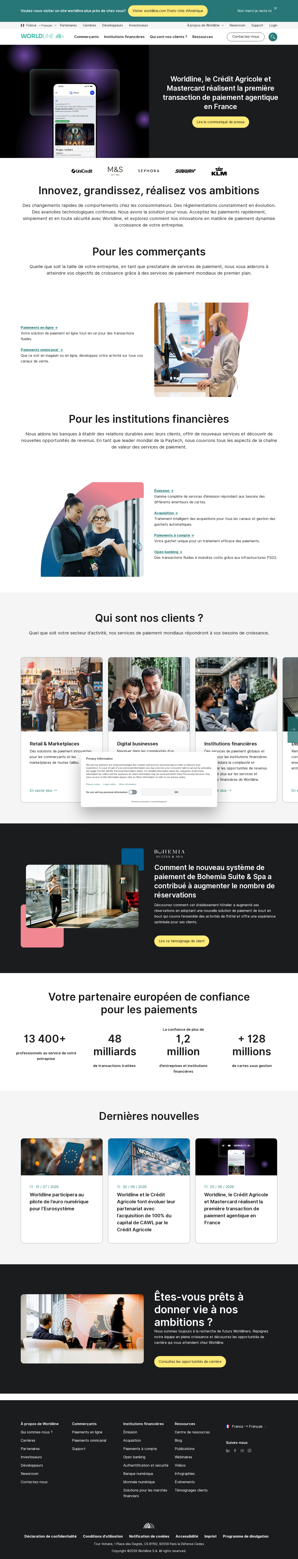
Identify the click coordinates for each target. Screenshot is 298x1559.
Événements (185, 1482)
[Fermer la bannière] (275, 11)
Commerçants (86, 37)
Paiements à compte (140, 1449)
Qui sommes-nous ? (37, 1432)
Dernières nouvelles (149, 1116)
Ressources (202, 37)
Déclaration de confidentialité (50, 1536)
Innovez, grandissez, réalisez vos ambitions (149, 190)
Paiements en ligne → (39, 328)
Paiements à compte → (174, 535)
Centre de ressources (192, 1432)
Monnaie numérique (139, 1482)
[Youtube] (242, 1451)
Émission (130, 1432)
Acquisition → (166, 513)
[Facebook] (235, 1451)
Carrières (89, 26)
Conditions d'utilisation (103, 1536)
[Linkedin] (227, 1451)
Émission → (164, 491)
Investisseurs (138, 26)
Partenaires (68, 25)
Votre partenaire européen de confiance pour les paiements (149, 1003)
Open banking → (168, 552)
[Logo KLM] (219, 171)
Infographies (185, 1474)
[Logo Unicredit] (82, 171)
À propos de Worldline (203, 25)
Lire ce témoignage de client (182, 941)
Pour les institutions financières (149, 419)
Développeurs (112, 26)
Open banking (134, 1457)
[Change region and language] (265, 1427)
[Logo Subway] (185, 171)
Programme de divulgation (246, 1536)
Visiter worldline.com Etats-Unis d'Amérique (168, 11)
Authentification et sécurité (145, 1465)
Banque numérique (138, 1474)
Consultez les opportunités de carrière (187, 1363)
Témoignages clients (191, 1490)
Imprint (210, 1536)
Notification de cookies (149, 1536)
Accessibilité (187, 1536)
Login (273, 25)
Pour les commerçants (149, 251)
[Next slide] (293, 730)
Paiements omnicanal (89, 1440)
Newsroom (237, 25)
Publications (185, 1449)
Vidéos (180, 1465)
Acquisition (132, 1440)
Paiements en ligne (87, 1432)
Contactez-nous (245, 37)
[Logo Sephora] (149, 171)
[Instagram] (249, 1451)
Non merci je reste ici (254, 11)
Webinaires (183, 1457)
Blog (178, 1440)
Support (257, 26)
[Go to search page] (273, 37)
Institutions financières (124, 37)
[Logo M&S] (115, 171)
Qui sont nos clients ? (168, 37)
